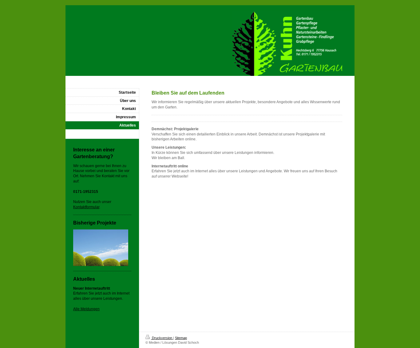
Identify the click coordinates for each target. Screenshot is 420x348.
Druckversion (162, 338)
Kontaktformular (86, 207)
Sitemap (181, 338)
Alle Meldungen (86, 309)
